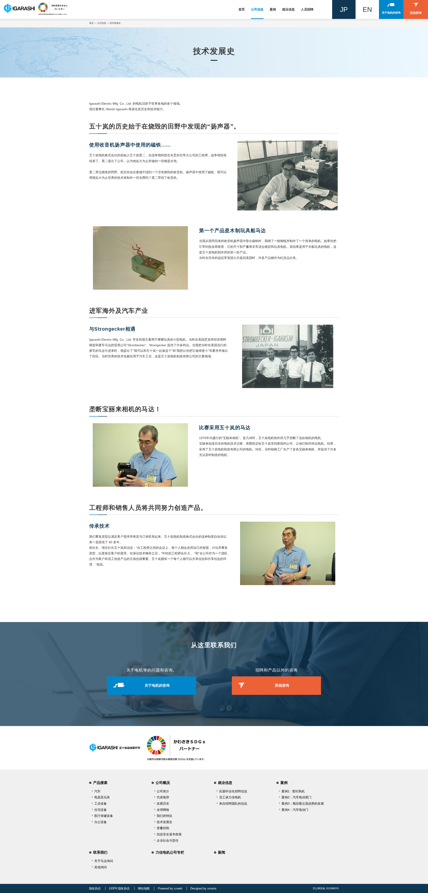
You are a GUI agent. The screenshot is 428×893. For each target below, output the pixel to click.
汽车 (97, 791)
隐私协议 (95, 888)
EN (367, 9)
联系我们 (100, 852)
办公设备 (100, 822)
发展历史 (163, 803)
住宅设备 (100, 810)
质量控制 (163, 828)
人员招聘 (307, 9)
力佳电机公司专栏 (170, 852)
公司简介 (163, 791)
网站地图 (144, 888)
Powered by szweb (170, 888)
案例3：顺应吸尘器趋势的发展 (303, 803)
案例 (273, 9)
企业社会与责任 (168, 840)
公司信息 (257, 9)
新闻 (221, 852)
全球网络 (163, 810)
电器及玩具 (102, 797)
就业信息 (288, 9)
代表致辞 (163, 797)
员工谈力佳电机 (230, 797)
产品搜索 (100, 783)
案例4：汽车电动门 (295, 810)
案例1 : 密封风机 (293, 791)
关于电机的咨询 (157, 685)
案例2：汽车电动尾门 (296, 797)
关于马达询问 (103, 861)
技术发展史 (164, 822)
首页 (242, 9)
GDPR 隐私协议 (119, 888)
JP (344, 9)
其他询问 (100, 867)
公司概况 (163, 783)
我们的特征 (164, 816)
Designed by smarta (203, 888)
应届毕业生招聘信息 (233, 791)
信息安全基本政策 (169, 834)
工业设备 (100, 803)
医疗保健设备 (103, 816)
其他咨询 (282, 685)
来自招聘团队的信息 (233, 803)
